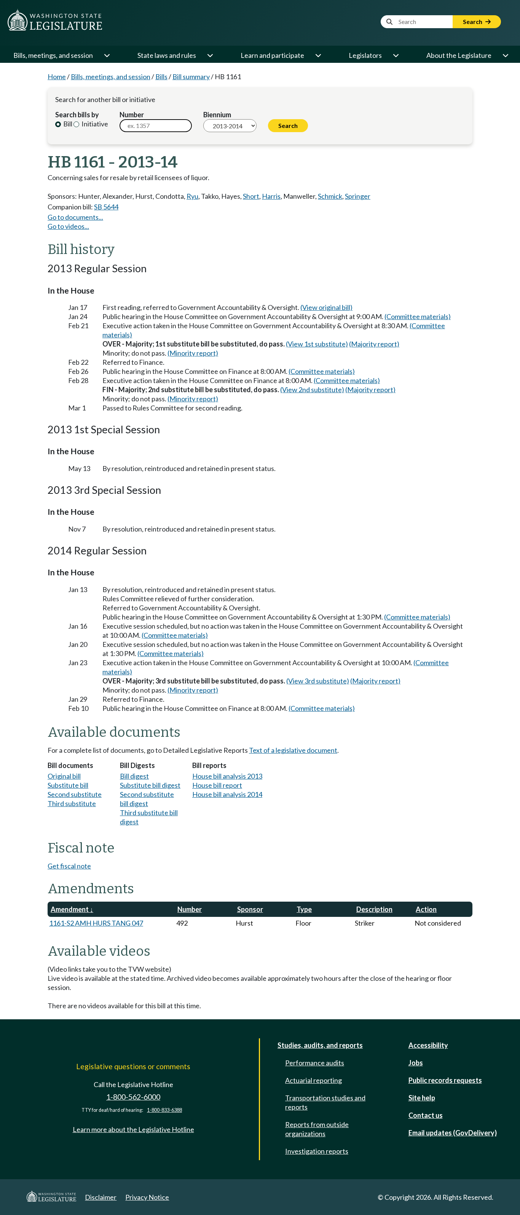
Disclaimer (100, 1197)
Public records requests (445, 1080)
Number (132, 114)
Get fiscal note (69, 866)
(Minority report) (192, 353)
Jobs (415, 1063)
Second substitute (75, 794)
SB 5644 (106, 207)
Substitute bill (68, 785)
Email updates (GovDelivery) (452, 1133)
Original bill (64, 776)
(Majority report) (374, 344)
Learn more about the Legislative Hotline (133, 1129)
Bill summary (191, 76)
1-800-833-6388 (164, 1110)
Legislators (365, 55)
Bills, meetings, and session (53, 55)
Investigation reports (316, 1151)
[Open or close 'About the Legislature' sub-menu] (505, 55)
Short (251, 196)
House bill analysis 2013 (227, 776)
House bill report (217, 785)
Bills (161, 76)
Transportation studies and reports (325, 1102)
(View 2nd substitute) (312, 389)
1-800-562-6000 (133, 1096)
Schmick (330, 196)
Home (57, 76)
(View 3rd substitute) (317, 681)
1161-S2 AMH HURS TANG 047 (96, 923)
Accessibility (428, 1045)
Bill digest (134, 776)
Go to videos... (68, 226)
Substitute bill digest (150, 785)
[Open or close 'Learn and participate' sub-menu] (318, 55)
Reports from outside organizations (317, 1129)
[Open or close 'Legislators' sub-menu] (395, 55)
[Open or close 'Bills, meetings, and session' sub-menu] (106, 55)
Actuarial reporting (313, 1080)
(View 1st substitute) (317, 344)
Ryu (192, 196)
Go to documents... (75, 217)
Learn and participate (272, 55)
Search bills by (77, 114)
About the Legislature (458, 55)
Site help (421, 1098)
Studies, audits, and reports (320, 1045)
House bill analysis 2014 (227, 794)
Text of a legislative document (293, 750)
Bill (67, 124)
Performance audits (314, 1063)
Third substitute (72, 803)
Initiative (94, 124)
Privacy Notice (147, 1197)
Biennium (217, 114)
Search (473, 21)
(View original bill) (326, 307)
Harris (271, 196)
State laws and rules (166, 55)
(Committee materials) (417, 316)
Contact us (425, 1115)
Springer (357, 196)
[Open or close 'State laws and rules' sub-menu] (210, 55)
